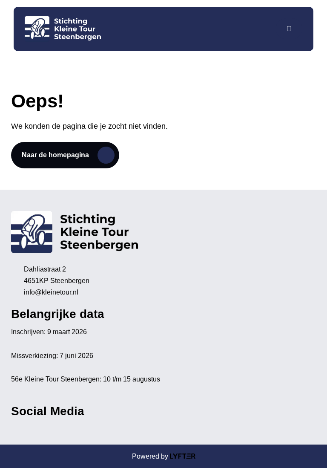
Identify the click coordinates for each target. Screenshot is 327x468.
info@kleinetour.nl (51, 292)
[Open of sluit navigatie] (289, 28)
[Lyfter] (182, 456)
